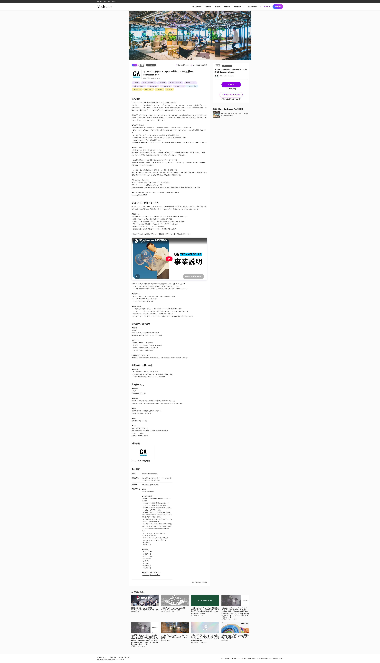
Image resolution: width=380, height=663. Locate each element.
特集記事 (227, 6)
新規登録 (278, 6)
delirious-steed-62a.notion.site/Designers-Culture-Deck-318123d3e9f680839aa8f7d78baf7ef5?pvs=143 (166, 187)
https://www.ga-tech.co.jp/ (150, 484)
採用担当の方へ (252, 6)
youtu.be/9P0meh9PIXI (139, 195)
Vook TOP (99, 1)
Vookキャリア (115, 1)
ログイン (267, 6)
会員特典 (217, 6)
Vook (104, 657)
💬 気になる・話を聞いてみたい (231, 94)
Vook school (107, 1)
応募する (231, 84)
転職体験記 (237, 6)
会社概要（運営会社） (124, 657)
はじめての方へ (196, 6)
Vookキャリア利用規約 (248, 658)
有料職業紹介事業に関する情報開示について (270, 658)
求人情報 (208, 6)
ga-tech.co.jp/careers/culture (151, 575)
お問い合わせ (225, 658)
